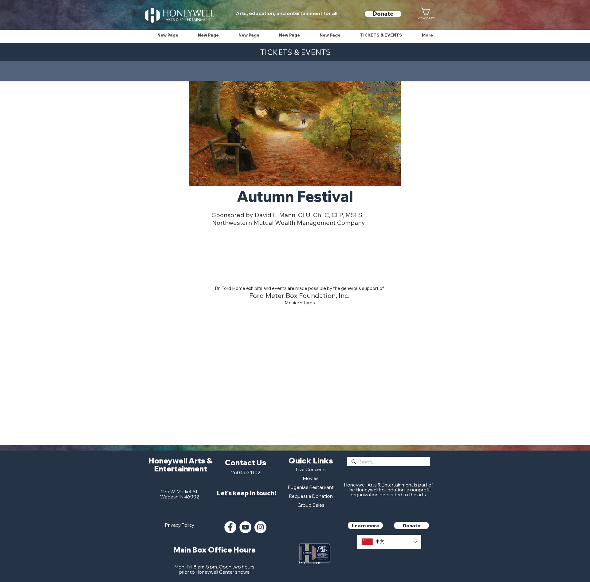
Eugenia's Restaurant (311, 487)
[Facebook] (230, 527)
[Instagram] (260, 527)
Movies (311, 478)
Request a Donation (311, 496)
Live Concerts (311, 469)
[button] (381, 35)
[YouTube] (245, 527)
